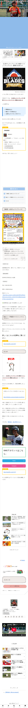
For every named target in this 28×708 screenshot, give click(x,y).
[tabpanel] (8, 54)
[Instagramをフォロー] (14, 617)
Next (27, 54)
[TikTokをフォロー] (19, 617)
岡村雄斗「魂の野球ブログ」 (15, 422)
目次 (13, 188)
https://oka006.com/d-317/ (10, 472)
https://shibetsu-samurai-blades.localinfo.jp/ (14, 397)
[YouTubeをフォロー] (16, 617)
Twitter (14, 460)
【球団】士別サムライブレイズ (12, 193)
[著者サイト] (5, 617)
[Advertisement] (14, 32)
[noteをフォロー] (22, 617)
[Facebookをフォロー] (11, 617)
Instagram (14, 465)
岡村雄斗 (14, 607)
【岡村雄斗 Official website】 (12, 692)
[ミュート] (22, 635)
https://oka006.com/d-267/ (10, 344)
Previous (1, 54)
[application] (14, 629)
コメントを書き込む (15, 586)
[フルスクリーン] (24, 635)
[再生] (4, 635)
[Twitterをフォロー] (8, 617)
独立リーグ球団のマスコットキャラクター (15, 197)
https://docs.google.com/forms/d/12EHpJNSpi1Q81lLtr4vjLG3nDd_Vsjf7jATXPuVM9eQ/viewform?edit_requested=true (13, 297)
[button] (25, 349)
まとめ (7, 200)
